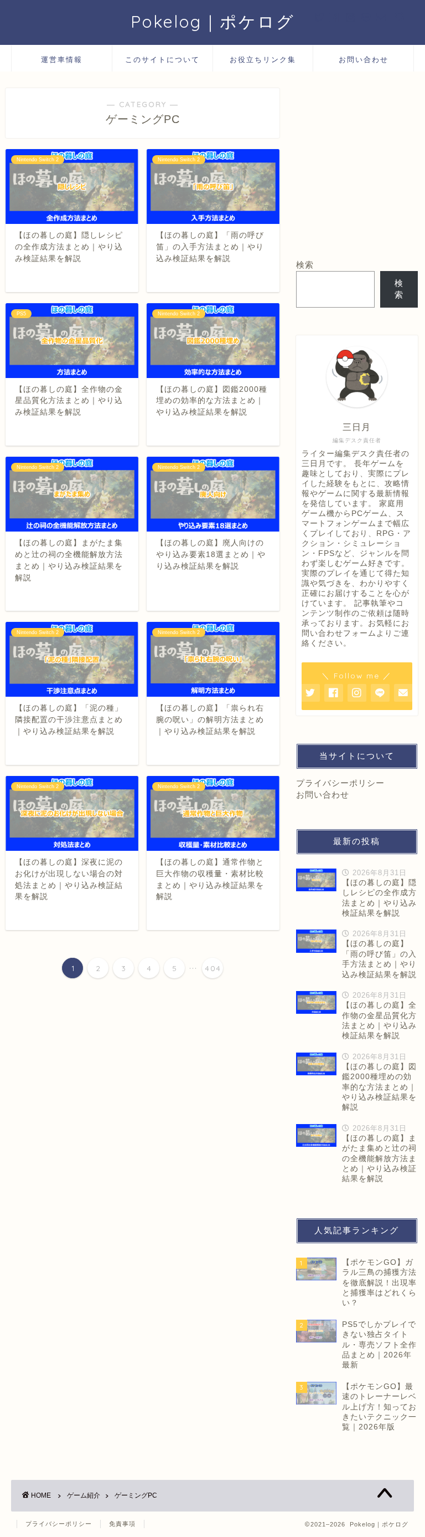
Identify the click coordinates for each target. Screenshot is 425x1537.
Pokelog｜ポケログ (213, 21)
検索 (305, 264)
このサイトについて (162, 59)
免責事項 (122, 1523)
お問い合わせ (363, 59)
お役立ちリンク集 (263, 59)
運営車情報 (61, 59)
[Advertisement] (356, 168)
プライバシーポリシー (340, 783)
